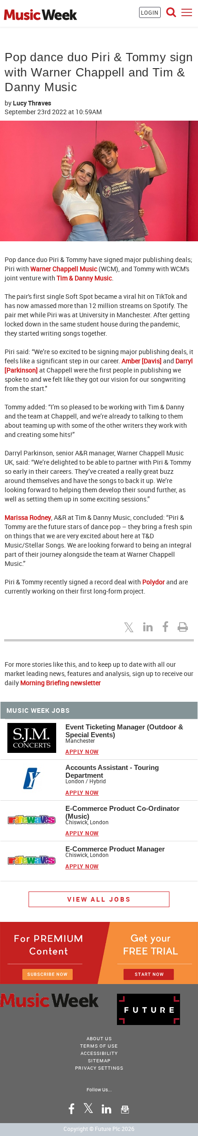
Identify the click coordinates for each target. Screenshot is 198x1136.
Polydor (153, 581)
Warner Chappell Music (63, 268)
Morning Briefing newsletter (60, 682)
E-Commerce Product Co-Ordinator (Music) (122, 812)
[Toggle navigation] (187, 12)
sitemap (99, 1060)
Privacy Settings (99, 1068)
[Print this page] (184, 626)
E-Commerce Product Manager (115, 849)
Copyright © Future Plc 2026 (99, 1128)
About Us (99, 1038)
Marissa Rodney (28, 517)
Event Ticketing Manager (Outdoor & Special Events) (124, 731)
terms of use (99, 1046)
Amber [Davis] (142, 360)
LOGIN (150, 12)
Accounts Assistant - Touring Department (112, 771)
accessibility (99, 1053)
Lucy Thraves (32, 103)
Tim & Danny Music (84, 278)
